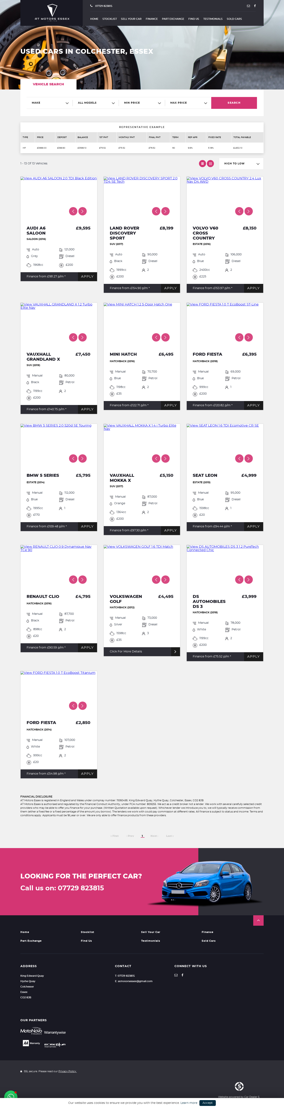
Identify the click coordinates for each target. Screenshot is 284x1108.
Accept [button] (208, 1103)
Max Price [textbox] (178, 103)
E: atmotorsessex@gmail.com (134, 981)
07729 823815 (103, 6)
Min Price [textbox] (132, 103)
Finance (152, 19)
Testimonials (213, 19)
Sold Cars (234, 19)
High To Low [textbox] (234, 163)
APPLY (87, 276)
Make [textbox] (36, 103)
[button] (258, 920)
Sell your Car (131, 19)
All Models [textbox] (87, 103)
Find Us (193, 19)
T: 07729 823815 (125, 976)
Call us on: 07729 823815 (62, 888)
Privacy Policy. (67, 1071)
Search (234, 103)
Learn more (188, 1103)
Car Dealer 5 (251, 1097)
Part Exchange (173, 19)
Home (94, 19)
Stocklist (109, 19)
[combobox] (50, 103)
